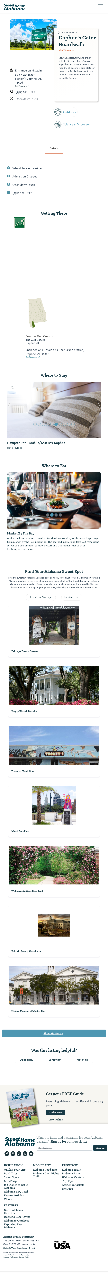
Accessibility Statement (11, 1255)
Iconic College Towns (17, 1216)
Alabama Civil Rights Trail (46, 1175)
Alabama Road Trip (45, 1169)
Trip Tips (67, 1181)
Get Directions (21, 86)
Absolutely (26, 1060)
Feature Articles (14, 1195)
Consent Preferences (10, 1257)
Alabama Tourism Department (18, 1236)
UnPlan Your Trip (15, 1169)
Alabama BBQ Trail (16, 1191)
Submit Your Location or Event (19, 1248)
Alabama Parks (71, 1173)
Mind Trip (10, 1181)
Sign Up (100, 1148)
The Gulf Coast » (36, 339)
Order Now (56, 1112)
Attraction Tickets (73, 1184)
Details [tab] (54, 148)
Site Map (67, 1188)
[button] (9, 410)
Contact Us (25, 1255)
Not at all (82, 1060)
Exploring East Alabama (13, 1226)
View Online (56, 1119)
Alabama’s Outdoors (16, 1220)
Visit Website (65, 50)
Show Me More (53, 1033)
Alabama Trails (71, 1169)
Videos (8, 1199)
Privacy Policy (24, 1257)
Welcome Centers (73, 1177)
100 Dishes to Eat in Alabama (16, 1186)
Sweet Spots (11, 1177)
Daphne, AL (33, 343)
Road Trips (10, 1173)
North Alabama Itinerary (13, 1211)
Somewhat (55, 1060)
